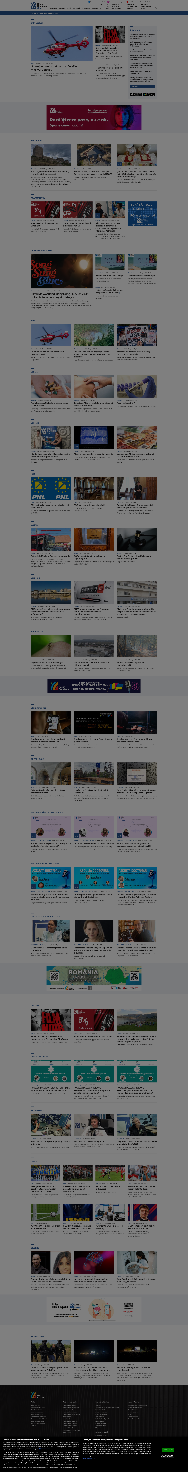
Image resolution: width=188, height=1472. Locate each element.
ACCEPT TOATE (168, 1450)
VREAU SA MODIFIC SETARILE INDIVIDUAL (167, 1456)
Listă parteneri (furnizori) (91, 1458)
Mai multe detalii (44, 1449)
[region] (94, 1454)
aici (59, 1461)
